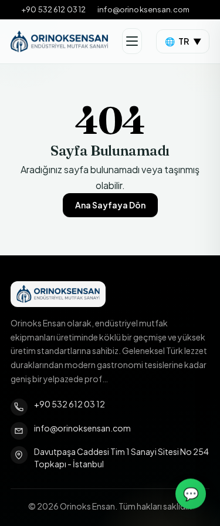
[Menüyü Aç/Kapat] (132, 41)
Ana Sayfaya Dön (110, 205)
